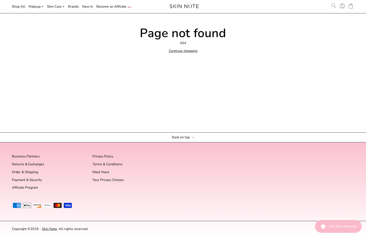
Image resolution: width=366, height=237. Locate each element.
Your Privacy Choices (108, 180)
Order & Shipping (25, 172)
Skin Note (49, 229)
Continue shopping (183, 51)
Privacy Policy (102, 156)
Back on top (181, 137)
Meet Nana (100, 172)
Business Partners (26, 156)
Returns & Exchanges (28, 164)
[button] (350, 6)
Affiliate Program (25, 187)
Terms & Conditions (107, 164)
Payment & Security (27, 180)
